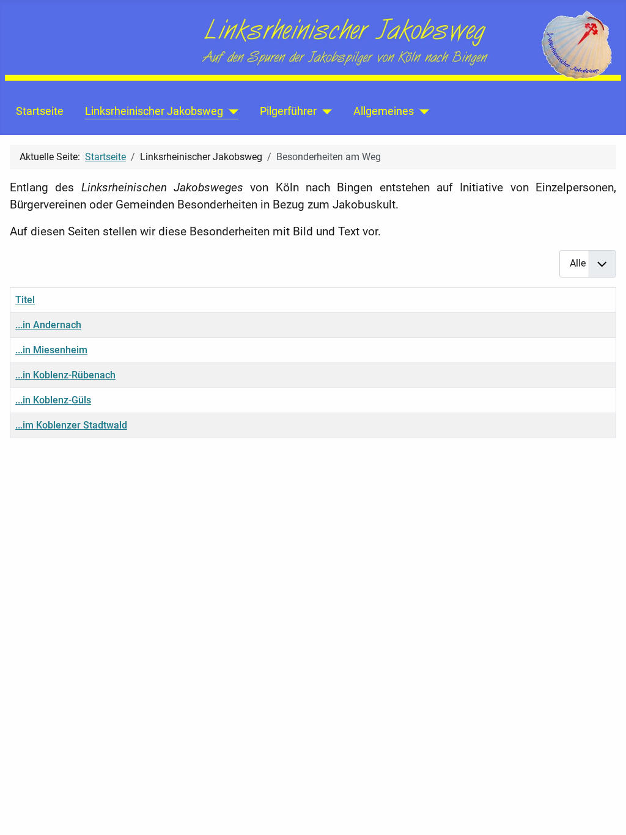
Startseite (40, 111)
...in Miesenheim (51, 350)
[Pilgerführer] (324, 111)
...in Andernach (48, 325)
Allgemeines (383, 111)
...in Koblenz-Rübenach (65, 375)
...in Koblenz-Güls (53, 400)
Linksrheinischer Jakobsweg (154, 111)
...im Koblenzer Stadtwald (71, 425)
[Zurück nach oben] (604, 812)
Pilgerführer (288, 111)
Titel (25, 300)
